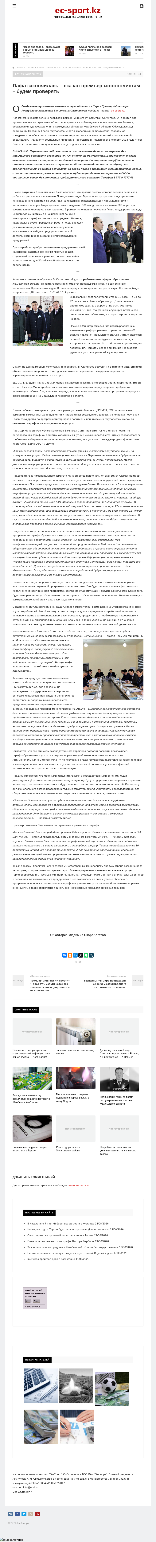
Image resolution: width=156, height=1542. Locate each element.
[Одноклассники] (70, 955)
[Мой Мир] (75, 955)
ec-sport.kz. (118, 110)
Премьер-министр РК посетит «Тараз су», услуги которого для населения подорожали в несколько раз (50, 985)
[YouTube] (37, 1514)
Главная (20, 68)
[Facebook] (17, 1514)
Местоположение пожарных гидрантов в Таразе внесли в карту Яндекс (72, 1098)
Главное (32, 68)
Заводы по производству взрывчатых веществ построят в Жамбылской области (31, 1099)
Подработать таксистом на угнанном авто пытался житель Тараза (118, 1150)
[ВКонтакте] (64, 955)
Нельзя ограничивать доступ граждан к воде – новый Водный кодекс (70, 1253)
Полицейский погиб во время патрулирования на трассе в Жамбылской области (116, 1100)
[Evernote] (86, 955)
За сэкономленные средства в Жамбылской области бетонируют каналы (72, 1247)
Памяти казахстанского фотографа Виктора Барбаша (138, 48)
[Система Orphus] (35, 1289)
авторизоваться (79, 1185)
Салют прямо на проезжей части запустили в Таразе (80, 48)
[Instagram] (30, 1514)
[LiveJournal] (91, 955)
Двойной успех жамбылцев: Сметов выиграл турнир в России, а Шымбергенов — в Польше (119, 1053)
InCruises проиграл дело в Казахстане (51, 1258)
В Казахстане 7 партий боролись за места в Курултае (60, 1223)
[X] (80, 955)
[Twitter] (23, 1514)
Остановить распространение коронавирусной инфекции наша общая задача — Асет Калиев (31, 1053)
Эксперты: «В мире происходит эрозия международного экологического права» (105, 984)
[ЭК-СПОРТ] (78, 8)
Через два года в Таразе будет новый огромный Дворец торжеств (26, 49)
